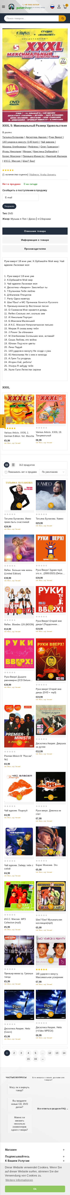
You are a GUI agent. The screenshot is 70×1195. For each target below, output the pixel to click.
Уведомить (9, 206)
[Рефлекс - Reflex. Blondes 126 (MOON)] (19, 601)
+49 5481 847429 (31, 5)
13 (57, 1053)
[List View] (13, 465)
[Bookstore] (20, 6)
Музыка (15, 218)
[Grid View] (6, 465)
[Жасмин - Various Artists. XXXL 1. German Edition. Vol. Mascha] (19, 409)
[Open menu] (4, 6)
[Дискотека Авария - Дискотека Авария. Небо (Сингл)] (19, 1005)
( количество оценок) (15, 174)
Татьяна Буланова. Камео (49, 518)
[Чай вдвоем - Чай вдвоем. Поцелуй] (19, 787)
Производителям (35, 248)
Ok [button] (35, 1189)
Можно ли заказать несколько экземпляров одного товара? (19, 1123)
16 (35, 1059)
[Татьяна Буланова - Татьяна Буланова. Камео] (51, 495)
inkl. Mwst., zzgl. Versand (12, 443)
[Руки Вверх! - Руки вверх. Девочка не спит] (51, 787)
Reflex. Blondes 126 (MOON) (19, 624)
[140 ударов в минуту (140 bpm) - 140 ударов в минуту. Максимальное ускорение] (51, 950)
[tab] (35, 231)
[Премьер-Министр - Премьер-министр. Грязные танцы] (19, 950)
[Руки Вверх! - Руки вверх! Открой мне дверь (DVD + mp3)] (51, 659)
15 (28, 1059)
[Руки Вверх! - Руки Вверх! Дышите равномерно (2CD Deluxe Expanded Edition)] (19, 653)
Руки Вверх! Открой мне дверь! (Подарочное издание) (49, 624)
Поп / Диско (29, 218)
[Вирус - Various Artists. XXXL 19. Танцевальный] (51, 409)
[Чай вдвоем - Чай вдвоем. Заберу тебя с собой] (19, 841)
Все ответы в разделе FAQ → (52, 1108)
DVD (10, 213)
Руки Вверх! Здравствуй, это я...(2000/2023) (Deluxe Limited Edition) (50, 573)
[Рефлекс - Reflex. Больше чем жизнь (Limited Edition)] (19, 548)
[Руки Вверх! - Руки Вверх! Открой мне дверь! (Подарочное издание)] (51, 599)
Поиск (62, 18)
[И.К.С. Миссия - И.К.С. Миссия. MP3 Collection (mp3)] (19, 896)
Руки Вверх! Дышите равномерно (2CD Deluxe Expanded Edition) (17, 680)
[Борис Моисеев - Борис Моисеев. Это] (51, 841)
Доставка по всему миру (34, 7)
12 (49, 1053)
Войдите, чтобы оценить (43, 174)
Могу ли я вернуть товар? (19, 1089)
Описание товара (35, 231)
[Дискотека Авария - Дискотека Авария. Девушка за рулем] (51, 720)
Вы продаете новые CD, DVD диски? (19, 1104)
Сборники (45, 218)
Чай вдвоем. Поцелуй (15, 810)
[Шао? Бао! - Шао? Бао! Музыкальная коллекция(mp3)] (51, 896)
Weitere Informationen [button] (19, 1180)
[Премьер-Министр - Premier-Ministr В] (19, 726)
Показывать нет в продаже (22, 472)
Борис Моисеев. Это (47, 865)
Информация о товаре (35, 240)
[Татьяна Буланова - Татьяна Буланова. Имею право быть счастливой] (19, 495)
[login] (59, 6)
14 (64, 1053)
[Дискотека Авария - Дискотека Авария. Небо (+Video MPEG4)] (51, 1004)
